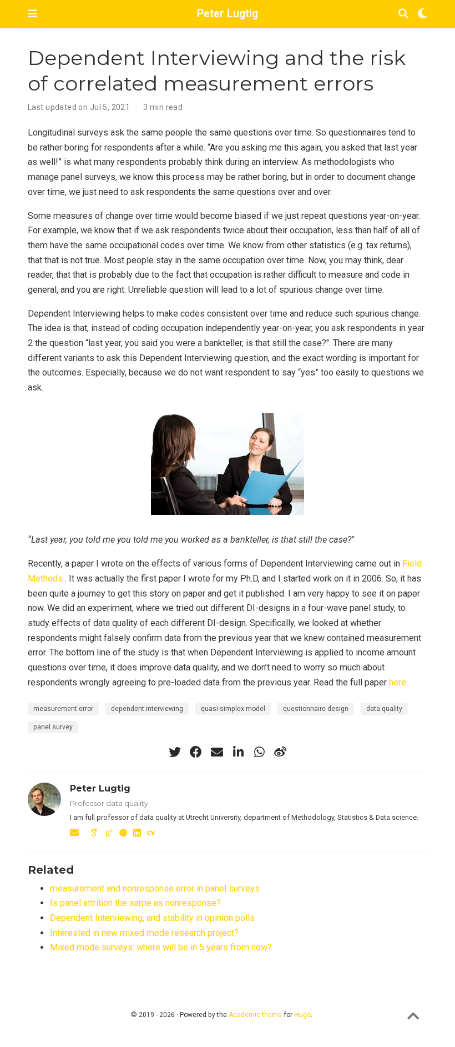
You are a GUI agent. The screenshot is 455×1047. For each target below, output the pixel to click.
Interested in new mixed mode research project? (144, 933)
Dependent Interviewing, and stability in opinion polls (152, 918)
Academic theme (255, 1015)
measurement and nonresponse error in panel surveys (155, 888)
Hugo (302, 1015)
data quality (384, 709)
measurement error (63, 709)
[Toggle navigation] (32, 13)
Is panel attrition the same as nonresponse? (135, 903)
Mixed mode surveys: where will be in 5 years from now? (161, 947)
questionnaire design (315, 709)
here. (398, 682)
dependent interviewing (147, 709)
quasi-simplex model (233, 709)
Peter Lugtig (227, 13)
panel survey (53, 727)
